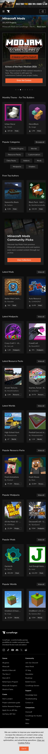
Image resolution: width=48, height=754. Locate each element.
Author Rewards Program (11, 706)
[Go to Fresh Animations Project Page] (13, 471)
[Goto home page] (8, 11)
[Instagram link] (3, 650)
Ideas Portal (29, 666)
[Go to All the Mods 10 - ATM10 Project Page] (13, 516)
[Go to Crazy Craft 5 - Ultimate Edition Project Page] (13, 337)
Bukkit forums (30, 682)
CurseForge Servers (32, 686)
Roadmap (28, 678)
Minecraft (5, 666)
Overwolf (28, 712)
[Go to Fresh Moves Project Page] (37, 471)
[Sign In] (42, 11)
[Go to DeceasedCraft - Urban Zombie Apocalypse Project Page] (37, 516)
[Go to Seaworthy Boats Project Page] (13, 196)
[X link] (21, 650)
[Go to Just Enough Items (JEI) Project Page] (37, 560)
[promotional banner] (24, 4)
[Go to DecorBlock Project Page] (37, 118)
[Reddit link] (25, 650)
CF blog (28, 670)
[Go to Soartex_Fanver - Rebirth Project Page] (37, 382)
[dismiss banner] (44, 2)
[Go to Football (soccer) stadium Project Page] (37, 426)
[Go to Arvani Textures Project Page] (13, 382)
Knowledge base (31, 695)
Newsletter (29, 674)
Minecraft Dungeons (9, 686)
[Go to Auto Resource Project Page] (37, 292)
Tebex (27, 719)
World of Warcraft (9, 670)
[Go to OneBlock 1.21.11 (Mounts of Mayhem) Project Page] (37, 605)
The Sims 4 (6, 674)
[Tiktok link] (8, 650)
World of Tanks (7, 689)
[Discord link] (17, 650)
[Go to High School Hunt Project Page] (13, 426)
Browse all (40, 142)
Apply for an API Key (9, 710)
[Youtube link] (12, 650)
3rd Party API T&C (8, 714)
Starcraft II (6, 678)
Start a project (7, 699)
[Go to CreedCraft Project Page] (37, 337)
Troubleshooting (31, 699)
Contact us (29, 702)
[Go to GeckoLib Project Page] (13, 560)
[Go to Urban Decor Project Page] (13, 118)
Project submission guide (11, 702)
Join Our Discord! (31, 663)
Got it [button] (24, 749)
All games (5, 663)
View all (41, 272)
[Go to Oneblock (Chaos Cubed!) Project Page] (13, 605)
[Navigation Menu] (3, 11)
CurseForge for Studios (33, 716)
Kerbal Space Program (10, 682)
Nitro (27, 723)
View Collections (24, 260)
